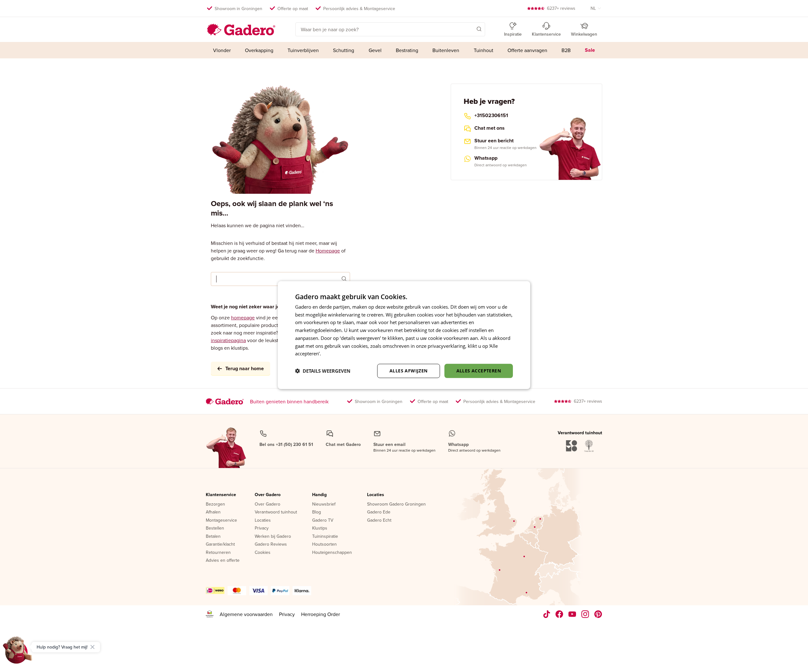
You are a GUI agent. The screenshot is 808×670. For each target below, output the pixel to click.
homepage (243, 317)
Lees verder (335, 353)
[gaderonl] (585, 614)
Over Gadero (268, 495)
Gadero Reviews (271, 544)
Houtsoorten (324, 544)
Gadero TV (322, 520)
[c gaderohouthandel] (572, 614)
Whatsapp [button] (485, 158)
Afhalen (213, 512)
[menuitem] (222, 50)
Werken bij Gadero (273, 536)
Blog (316, 512)
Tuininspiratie (325, 536)
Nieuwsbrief (324, 504)
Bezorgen (215, 504)
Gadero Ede (378, 512)
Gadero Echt (379, 520)
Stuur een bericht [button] (494, 141)
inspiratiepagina (228, 340)
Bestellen (215, 528)
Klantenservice (221, 495)
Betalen (213, 536)
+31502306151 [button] (491, 115)
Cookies (262, 552)
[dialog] (404, 335)
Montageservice (221, 520)
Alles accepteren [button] (478, 371)
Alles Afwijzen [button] (408, 371)
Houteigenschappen (332, 552)
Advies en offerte (223, 560)
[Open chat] (17, 652)
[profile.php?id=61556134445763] (559, 614)
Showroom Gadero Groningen (396, 504)
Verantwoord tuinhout (276, 512)
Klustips (319, 528)
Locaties (263, 520)
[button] (469, 28)
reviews (561, 8)
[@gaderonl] (546, 614)
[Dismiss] (92, 646)
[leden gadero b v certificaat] (209, 614)
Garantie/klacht (220, 544)
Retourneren (218, 552)
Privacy (262, 528)
